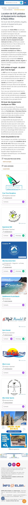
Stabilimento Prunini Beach (10, 296)
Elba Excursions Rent (8, 261)
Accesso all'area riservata (12, 500)
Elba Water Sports (8, 398)
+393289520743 (8, 198)
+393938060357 (8, 369)
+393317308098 (8, 301)
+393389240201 (8, 231)
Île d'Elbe (4, 8)
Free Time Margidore (9, 193)
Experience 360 (7, 227)
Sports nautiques (7, 161)
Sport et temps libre (13, 8)
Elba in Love (6, 364)
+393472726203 (8, 335)
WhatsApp (18, 235)
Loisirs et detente (7, 9)
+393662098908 (8, 402)
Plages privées (6, 168)
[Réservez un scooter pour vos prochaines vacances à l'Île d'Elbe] (14, 440)
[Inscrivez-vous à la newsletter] (3, 498)
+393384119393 (8, 267)
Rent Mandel (6, 330)
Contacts (6, 201)
